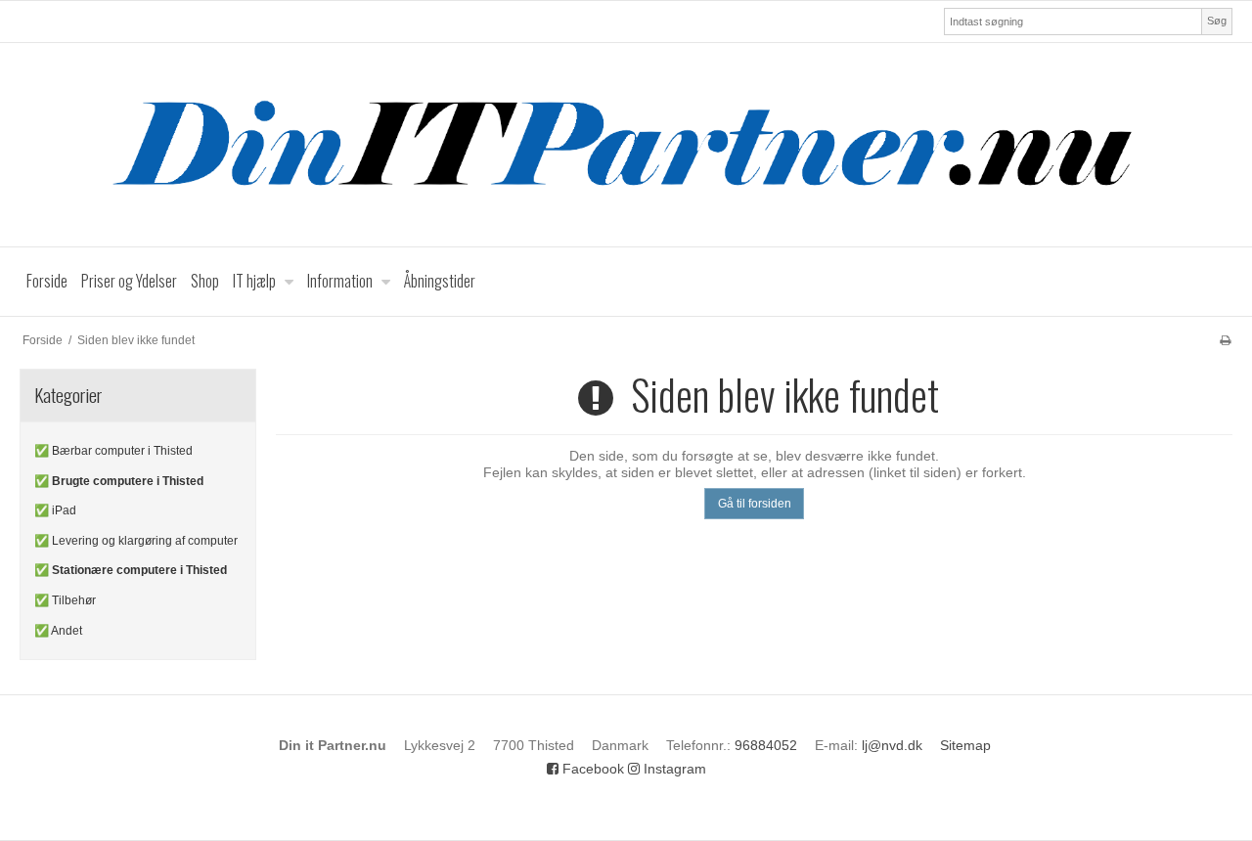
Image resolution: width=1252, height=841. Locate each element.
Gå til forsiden (754, 503)
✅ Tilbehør (65, 600)
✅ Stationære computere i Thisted (130, 570)
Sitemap (965, 745)
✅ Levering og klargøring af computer (136, 541)
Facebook (591, 768)
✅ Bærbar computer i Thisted (113, 451)
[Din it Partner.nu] (626, 145)
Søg (1217, 20)
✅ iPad (55, 510)
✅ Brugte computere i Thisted (118, 481)
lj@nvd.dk (892, 745)
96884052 (766, 745)
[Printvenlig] (1225, 340)
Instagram (673, 768)
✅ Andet (58, 631)
